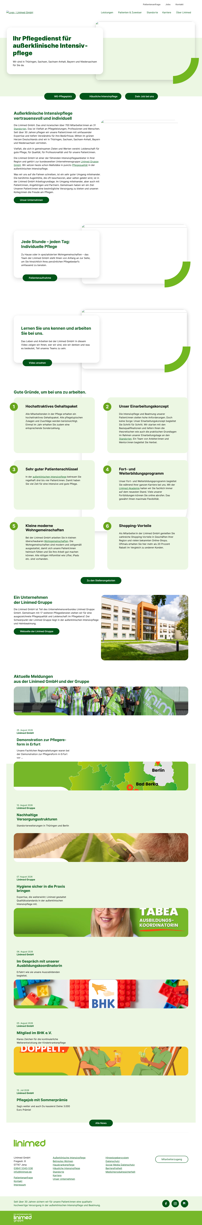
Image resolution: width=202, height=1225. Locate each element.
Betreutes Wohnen (63, 1161)
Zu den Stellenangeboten (101, 580)
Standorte (152, 12)
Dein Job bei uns (144, 96)
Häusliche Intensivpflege (103, 96)
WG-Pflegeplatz (63, 96)
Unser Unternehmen (31, 199)
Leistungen (107, 12)
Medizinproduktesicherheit (120, 1171)
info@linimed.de (23, 1171)
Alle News (101, 1123)
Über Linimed (183, 12)
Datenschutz (113, 1161)
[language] (190, 4)
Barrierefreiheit (114, 1168)
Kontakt (179, 4)
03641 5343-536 (23, 1168)
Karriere (166, 12)
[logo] (19, 12)
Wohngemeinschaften (56, 541)
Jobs (168, 4)
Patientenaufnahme (40, 277)
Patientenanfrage (151, 4)
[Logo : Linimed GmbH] (29, 1143)
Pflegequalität (80, 165)
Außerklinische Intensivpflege (69, 1157)
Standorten (20, 128)
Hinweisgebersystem (117, 1157)
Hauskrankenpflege (63, 1164)
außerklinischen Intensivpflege (49, 476)
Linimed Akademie (129, 488)
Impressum (20, 1184)
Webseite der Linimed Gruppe (36, 631)
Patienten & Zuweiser (130, 12)
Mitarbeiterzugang (171, 1159)
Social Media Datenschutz (120, 1164)
